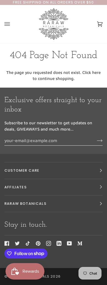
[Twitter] (17, 243)
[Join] (95, 140)
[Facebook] (6, 243)
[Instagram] (48, 243)
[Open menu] (12, 24)
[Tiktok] (27, 243)
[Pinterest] (38, 243)
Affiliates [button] (15, 187)
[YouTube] (69, 243)
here (96, 72)
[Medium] (79, 243)
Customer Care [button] (21, 170)
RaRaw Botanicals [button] (25, 203)
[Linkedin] (59, 243)
